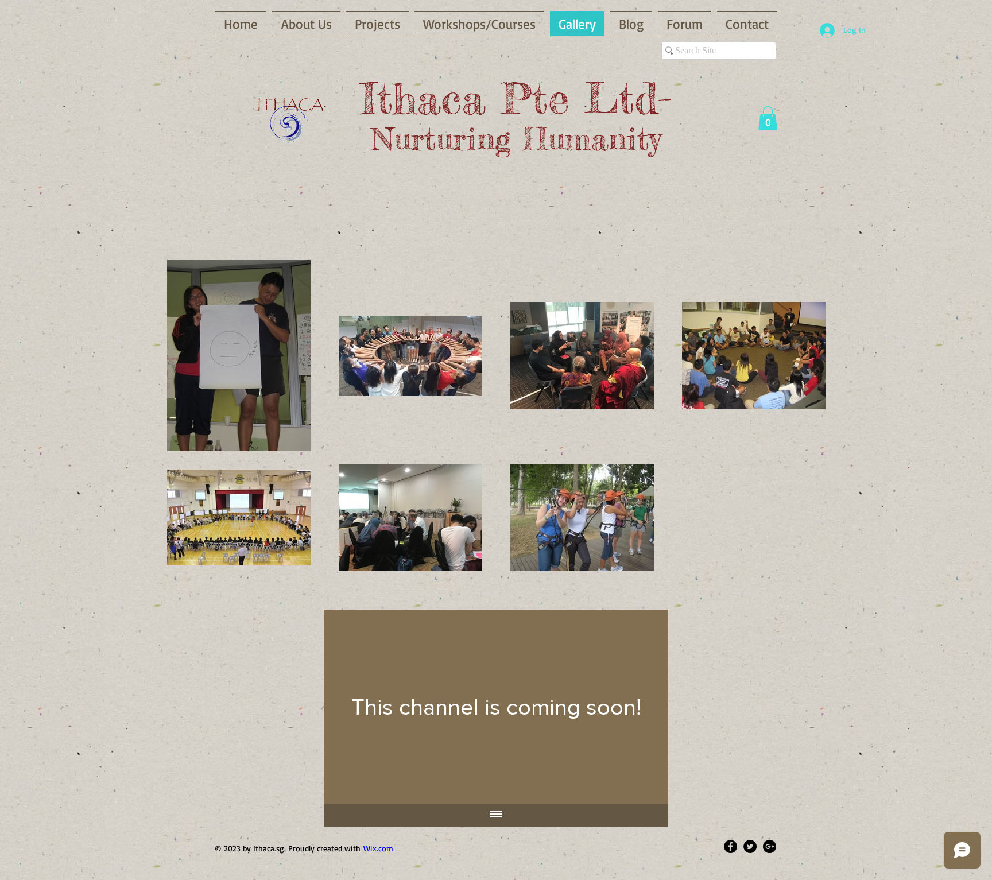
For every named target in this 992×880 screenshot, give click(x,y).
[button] (768, 118)
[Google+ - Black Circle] (769, 846)
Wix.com (378, 848)
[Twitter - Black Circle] (750, 846)
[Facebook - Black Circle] (730, 846)
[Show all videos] (496, 815)
